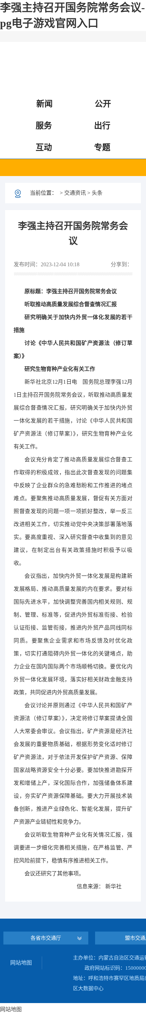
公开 (103, 103)
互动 (44, 147)
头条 (97, 193)
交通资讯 (75, 193)
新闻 (44, 103)
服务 (44, 125)
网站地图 (21, 963)
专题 (102, 147)
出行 (102, 125)
